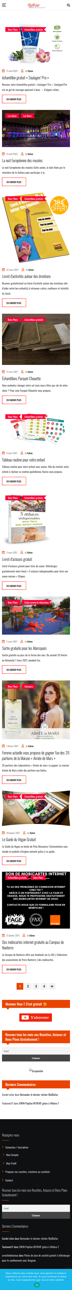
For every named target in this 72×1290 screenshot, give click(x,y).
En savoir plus (14, 99)
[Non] (67, 1279)
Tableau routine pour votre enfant (23, 460)
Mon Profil (11, 1163)
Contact (9, 1180)
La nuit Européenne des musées (22, 160)
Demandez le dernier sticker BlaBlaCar (39, 1095)
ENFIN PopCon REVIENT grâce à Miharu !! (39, 1103)
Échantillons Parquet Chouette (21, 378)
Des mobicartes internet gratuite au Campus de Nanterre (33, 945)
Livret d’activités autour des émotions (26, 276)
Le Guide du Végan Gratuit (19, 839)
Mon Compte (12, 1155)
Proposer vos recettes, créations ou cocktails (27, 1172)
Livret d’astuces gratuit (17, 559)
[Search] (68, 5)
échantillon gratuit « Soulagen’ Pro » (25, 77)
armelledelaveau (10, 1255)
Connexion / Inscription (16, 1147)
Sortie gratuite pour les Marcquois (24, 648)
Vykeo (30, 71)
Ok (36, 1285)
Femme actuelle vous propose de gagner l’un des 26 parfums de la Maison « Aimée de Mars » (35, 755)
